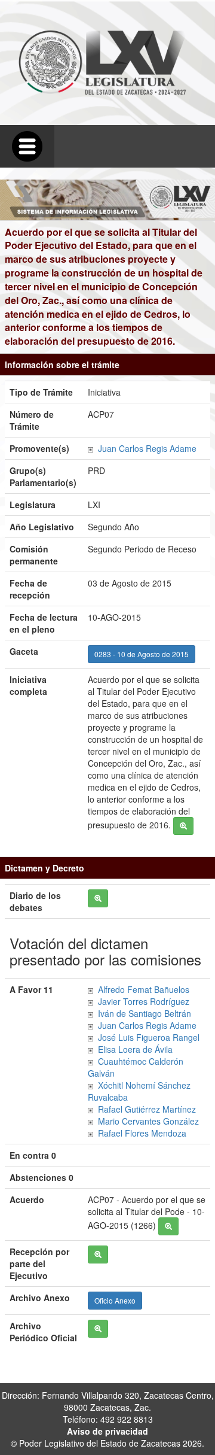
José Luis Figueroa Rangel (148, 1037)
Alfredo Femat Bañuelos (143, 989)
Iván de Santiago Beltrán (144, 1013)
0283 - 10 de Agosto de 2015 (141, 654)
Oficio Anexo (115, 1300)
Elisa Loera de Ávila (135, 1049)
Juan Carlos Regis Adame (147, 448)
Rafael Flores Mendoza (142, 1133)
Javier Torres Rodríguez (143, 1001)
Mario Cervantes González (148, 1121)
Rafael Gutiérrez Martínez (147, 1109)
